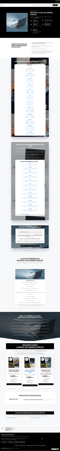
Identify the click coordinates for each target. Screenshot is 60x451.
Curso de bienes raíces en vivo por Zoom (30, 371)
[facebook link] (42, 438)
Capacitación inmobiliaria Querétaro (11, 417)
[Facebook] (59, 5)
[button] (30, 65)
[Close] (59, 0)
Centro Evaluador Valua (30, 250)
